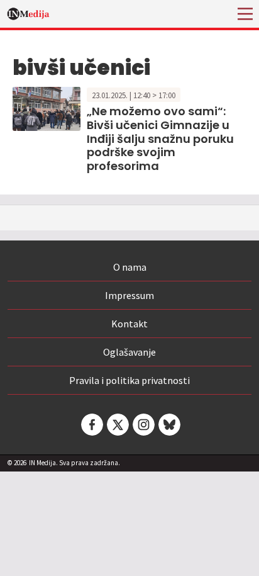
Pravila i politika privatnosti (129, 380)
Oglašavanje (129, 352)
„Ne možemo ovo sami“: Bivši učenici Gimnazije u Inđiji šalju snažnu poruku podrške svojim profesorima (160, 138)
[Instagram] (143, 424)
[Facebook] (91, 424)
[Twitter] (117, 424)
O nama (129, 267)
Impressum (129, 295)
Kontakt (129, 323)
